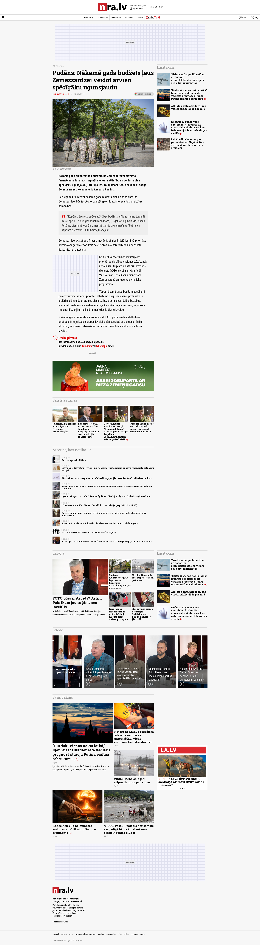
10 (205, 99)
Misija (71, 934)
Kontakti (142, 934)
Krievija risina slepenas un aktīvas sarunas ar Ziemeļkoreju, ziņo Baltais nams (107, 541)
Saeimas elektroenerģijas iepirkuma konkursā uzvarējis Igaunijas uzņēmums (120, 581)
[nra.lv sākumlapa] (112, 7)
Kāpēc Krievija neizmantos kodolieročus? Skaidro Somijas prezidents (75, 829)
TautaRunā (116, 17)
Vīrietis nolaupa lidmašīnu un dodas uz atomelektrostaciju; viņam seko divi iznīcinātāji (187, 79)
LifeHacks (128, 17)
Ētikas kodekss (123, 934)
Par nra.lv (56, 934)
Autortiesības (111, 934)
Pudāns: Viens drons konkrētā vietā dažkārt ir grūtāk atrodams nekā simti (142, 427)
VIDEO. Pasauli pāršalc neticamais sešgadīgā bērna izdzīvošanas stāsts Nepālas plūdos (129, 829)
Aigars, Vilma (136, 8)
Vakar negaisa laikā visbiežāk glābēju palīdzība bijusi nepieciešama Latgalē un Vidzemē (107, 487)
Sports (140, 17)
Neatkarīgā (89, 17)
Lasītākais (166, 67)
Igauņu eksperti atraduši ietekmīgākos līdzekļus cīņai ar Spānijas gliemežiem (106, 496)
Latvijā (60, 66)
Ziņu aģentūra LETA (61, 94)
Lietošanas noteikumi (97, 934)
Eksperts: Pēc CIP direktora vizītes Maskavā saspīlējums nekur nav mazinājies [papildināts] (88, 430)
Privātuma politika (81, 934)
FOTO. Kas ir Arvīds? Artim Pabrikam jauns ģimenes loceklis (77, 602)
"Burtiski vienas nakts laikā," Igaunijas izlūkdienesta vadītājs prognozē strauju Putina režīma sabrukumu (189, 94)
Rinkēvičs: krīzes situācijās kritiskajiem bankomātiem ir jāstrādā (142, 614)
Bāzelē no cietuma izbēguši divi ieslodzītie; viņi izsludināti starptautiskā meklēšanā (104, 514)
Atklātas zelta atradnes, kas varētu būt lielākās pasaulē (188, 107)
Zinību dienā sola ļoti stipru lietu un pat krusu (143, 578)
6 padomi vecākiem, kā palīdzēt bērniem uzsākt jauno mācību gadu (100, 523)
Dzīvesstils (103, 17)
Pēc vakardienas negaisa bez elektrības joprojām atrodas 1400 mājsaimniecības (107, 478)
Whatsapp (101, 346)
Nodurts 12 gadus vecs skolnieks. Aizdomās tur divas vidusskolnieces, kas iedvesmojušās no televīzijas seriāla (189, 127)
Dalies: (92, 353)
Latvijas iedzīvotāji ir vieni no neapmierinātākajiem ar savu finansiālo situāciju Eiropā (108, 469)
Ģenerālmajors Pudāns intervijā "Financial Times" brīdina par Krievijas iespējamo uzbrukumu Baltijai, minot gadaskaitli (116, 431)
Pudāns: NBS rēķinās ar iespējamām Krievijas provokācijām (64, 427)
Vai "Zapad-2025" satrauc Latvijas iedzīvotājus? (89, 532)
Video (58, 630)
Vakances (134, 934)
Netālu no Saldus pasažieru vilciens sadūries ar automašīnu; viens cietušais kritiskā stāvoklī (134, 737)
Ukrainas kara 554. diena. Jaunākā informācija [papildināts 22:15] (99, 505)
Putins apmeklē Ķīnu (74, 460)
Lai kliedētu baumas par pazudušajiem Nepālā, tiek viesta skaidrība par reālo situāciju (187, 144)
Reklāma (64, 934)
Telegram (87, 346)
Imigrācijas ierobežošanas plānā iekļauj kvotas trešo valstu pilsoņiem (118, 614)
